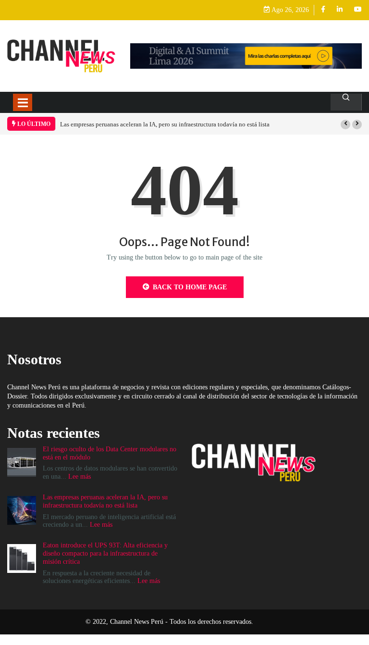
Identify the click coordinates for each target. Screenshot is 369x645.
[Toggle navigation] (22, 102)
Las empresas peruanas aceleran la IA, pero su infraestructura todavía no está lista (165, 124)
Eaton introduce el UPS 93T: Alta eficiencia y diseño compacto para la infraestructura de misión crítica (105, 553)
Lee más (79, 476)
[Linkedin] (340, 9)
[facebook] (323, 9)
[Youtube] (358, 9)
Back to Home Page (190, 287)
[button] (345, 124)
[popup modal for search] (346, 102)
